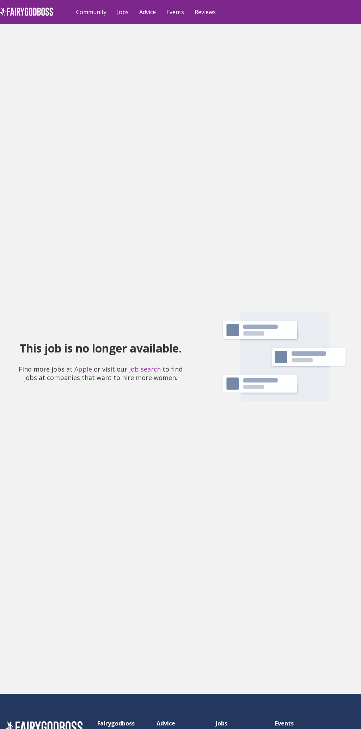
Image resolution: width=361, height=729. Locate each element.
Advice (147, 12)
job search (145, 369)
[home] (26, 15)
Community (91, 12)
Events (175, 12)
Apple (83, 369)
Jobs (123, 12)
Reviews (205, 12)
